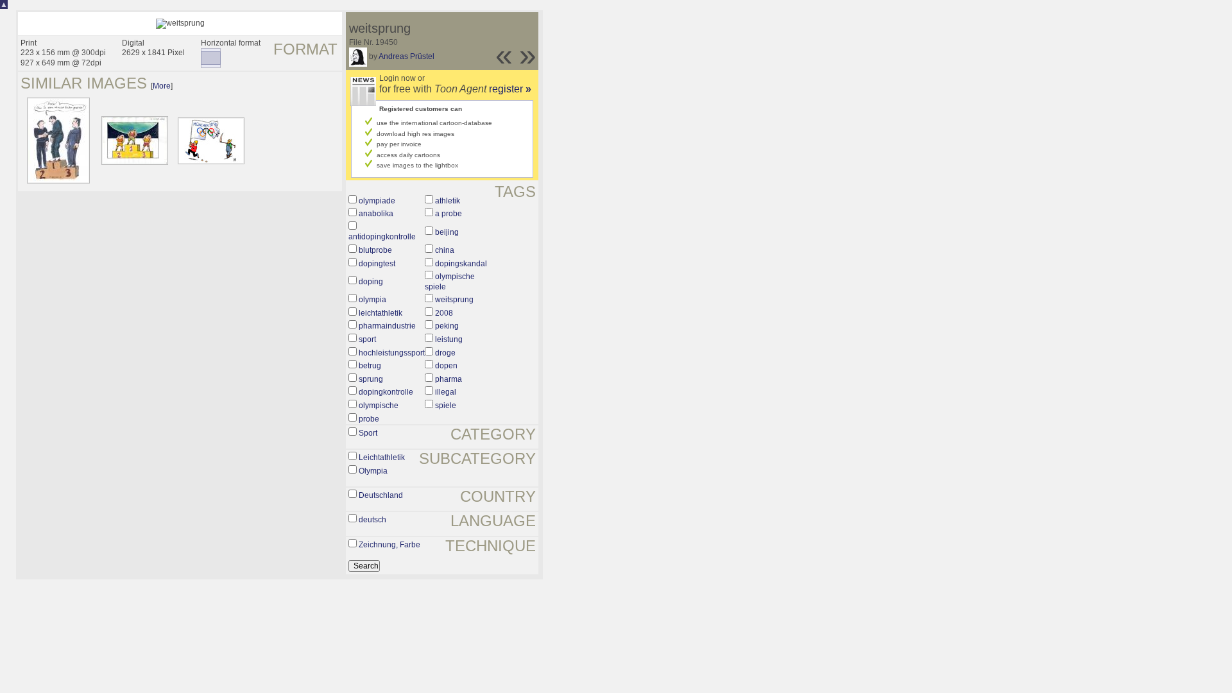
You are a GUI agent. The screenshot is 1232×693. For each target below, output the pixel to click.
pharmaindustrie (387, 325)
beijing (447, 232)
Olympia (373, 470)
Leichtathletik (382, 457)
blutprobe (375, 250)
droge (445, 352)
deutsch (372, 519)
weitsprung (454, 299)
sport (367, 339)
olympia (372, 299)
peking (447, 325)
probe (369, 419)
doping (371, 281)
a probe (448, 213)
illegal (445, 392)
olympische (378, 405)
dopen (446, 365)
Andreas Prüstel (406, 56)
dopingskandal (461, 263)
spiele (445, 405)
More (162, 85)
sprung (371, 379)
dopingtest (377, 263)
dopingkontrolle (386, 392)
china (444, 250)
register (510, 88)
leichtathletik (380, 313)
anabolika (376, 213)
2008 (444, 313)
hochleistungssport (392, 352)
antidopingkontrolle (382, 236)
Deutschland (381, 495)
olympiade (377, 200)
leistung (449, 339)
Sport (368, 433)
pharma (448, 379)
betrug (370, 365)
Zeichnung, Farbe (389, 544)
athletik (447, 200)
